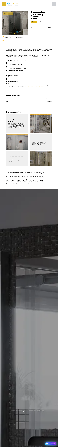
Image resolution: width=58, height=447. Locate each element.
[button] (14, 33)
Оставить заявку (16, 414)
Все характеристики (34, 29)
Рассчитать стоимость (44, 21)
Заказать (34, 21)
